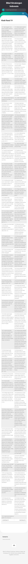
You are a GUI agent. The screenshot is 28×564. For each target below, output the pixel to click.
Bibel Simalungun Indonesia (14, 5)
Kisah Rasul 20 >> (22, 520)
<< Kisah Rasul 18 (5, 520)
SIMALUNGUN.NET (6, 539)
